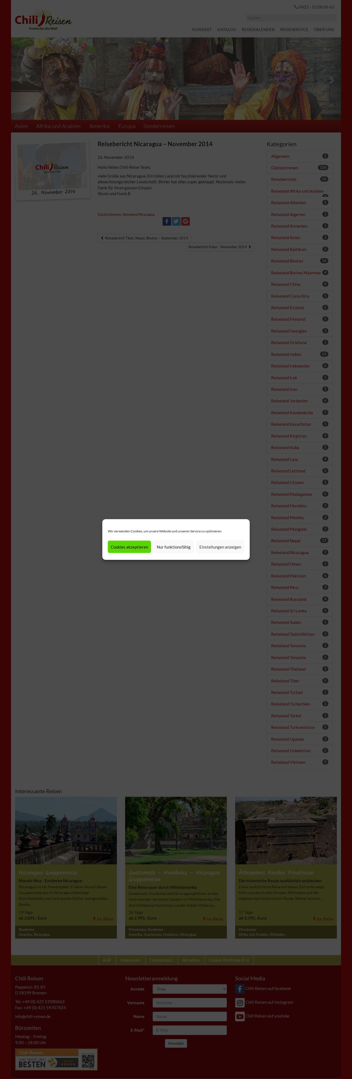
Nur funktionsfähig (174, 546)
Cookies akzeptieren (129, 546)
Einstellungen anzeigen (220, 546)
